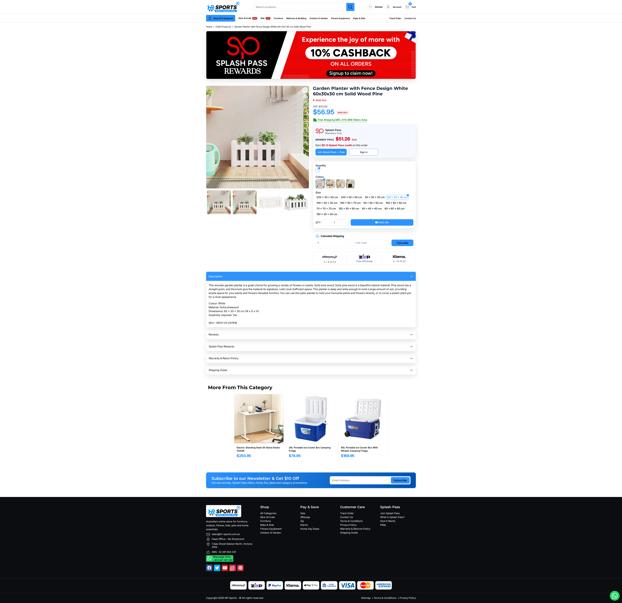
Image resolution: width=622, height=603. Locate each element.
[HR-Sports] (223, 6)
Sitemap (365, 597)
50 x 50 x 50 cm (373, 202)
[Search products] (350, 7)
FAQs (383, 524)
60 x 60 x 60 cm (394, 208)
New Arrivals (247, 18)
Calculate (402, 242)
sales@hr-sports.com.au (226, 534)
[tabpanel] (259, 427)
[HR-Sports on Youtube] (225, 568)
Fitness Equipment (340, 18)
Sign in (363, 152)
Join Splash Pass (390, 513)
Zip (302, 521)
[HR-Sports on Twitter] (217, 568)
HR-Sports (231, 597)
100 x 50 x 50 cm (396, 202)
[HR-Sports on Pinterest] (240, 568)
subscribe (400, 480)
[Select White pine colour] (320, 183)
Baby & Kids (359, 18)
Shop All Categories (223, 18)
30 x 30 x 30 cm (375, 197)
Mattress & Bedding (296, 18)
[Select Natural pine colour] (340, 183)
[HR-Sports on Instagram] (232, 568)
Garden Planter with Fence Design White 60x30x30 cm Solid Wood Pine (272, 26)
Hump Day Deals (309, 528)
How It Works (387, 521)
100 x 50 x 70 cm (350, 202)
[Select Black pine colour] (350, 183)
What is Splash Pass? (392, 517)
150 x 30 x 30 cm (327, 214)
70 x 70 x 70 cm (326, 208)
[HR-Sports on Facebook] (209, 568)
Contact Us (410, 18)
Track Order (395, 18)
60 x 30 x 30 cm (397, 197)
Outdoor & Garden (319, 18)
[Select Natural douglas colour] (330, 183)
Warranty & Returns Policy (355, 528)
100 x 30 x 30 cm (327, 202)
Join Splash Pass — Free (331, 152)
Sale (265, 18)
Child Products (223, 26)
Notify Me (383, 222)
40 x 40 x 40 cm (372, 208)
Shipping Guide (349, 532)
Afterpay (305, 517)
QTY (318, 222)
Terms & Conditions (351, 521)
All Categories (268, 513)
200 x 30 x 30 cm (327, 197)
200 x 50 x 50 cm (351, 197)
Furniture (278, 18)
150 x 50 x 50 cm (349, 208)
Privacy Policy (348, 524)
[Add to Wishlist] (305, 90)
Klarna (304, 524)
